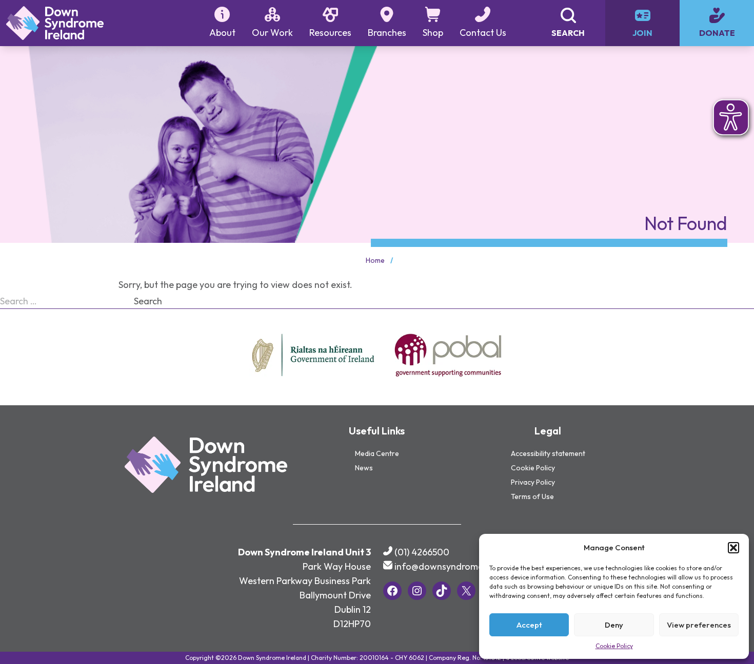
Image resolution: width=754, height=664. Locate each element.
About (222, 32)
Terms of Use (532, 496)
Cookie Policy (614, 646)
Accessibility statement (548, 453)
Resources (330, 32)
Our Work (272, 32)
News (364, 467)
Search (148, 301)
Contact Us (483, 32)
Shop (433, 32)
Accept (529, 625)
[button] (733, 548)
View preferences (699, 625)
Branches (387, 32)
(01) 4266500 (421, 552)
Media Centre (377, 453)
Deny (614, 625)
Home (375, 260)
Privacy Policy (533, 482)
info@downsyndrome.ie (443, 566)
